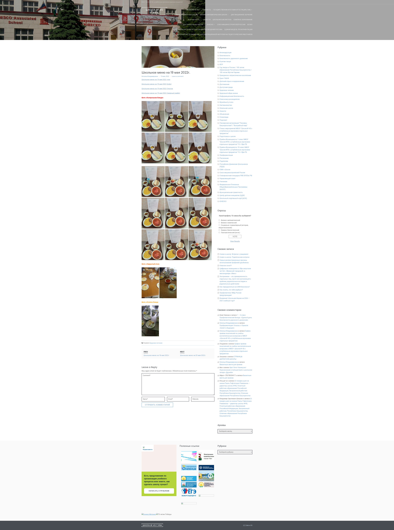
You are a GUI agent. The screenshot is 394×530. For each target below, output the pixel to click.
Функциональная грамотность (231, 192)
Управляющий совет (227, 179)
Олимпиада (224, 117)
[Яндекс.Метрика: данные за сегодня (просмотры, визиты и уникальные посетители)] (149, 514)
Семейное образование (242, 20)
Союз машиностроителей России (231, 24)
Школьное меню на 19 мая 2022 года (156, 80)
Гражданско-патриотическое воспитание (235, 75)
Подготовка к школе (228, 136)
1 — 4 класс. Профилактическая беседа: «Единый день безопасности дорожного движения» (236, 317)
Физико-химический (229, 223)
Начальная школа (226, 108)
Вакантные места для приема (231, 364)
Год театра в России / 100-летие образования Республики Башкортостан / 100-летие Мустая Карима (236, 69)
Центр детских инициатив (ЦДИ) (232, 195)
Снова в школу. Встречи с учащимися (234, 254)
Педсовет (223, 120)
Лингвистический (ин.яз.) (230, 233)
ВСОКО (249, 24)
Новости (207, 20)
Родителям (224, 161)
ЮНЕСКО (210, 24)
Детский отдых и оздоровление (232, 81)
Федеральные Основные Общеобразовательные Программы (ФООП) (233, 187)
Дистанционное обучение (241, 15)
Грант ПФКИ (224, 78)
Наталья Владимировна (150, 76)
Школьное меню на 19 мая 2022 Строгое (157, 89)
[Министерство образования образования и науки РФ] (206, 470)
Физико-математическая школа (213, 15)
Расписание (224, 158)
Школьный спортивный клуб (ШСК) (233, 198)
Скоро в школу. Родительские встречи (234, 257)
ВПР (221, 64)
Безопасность (194, 20)
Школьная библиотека (222, 20)
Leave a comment (177, 76)
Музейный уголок (226, 102)
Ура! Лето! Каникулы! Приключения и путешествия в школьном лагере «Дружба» (236, 370)
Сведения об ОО (192, 10)
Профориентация (226, 155)
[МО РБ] (189, 481)
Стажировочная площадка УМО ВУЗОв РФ (236, 176)
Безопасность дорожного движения (234, 58)
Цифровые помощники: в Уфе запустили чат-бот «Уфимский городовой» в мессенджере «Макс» (235, 271)
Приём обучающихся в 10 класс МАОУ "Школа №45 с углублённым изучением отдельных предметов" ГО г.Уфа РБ (235, 149)
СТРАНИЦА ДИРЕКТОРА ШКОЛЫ (186, 15)
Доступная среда (226, 87)
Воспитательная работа (193, 24)
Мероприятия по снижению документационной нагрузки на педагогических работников (214, 34)
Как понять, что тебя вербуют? (231, 290)
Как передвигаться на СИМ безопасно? (235, 287)
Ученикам (223, 181)
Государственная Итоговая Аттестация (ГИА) (232, 10)
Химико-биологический (230, 230)
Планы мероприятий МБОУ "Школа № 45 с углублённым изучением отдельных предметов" (236, 131)
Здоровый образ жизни (229, 93)
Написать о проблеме (159, 491)
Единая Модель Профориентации (238, 29)
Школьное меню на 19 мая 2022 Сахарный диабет (161, 93)
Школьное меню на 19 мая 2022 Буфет (157, 84)
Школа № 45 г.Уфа (154, 11)
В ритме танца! (225, 61)
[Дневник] (189, 470)
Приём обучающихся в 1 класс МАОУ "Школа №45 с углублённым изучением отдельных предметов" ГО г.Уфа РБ (235, 141)
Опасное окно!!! (226, 266)
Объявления (224, 114)
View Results (235, 241)
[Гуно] (189, 487)
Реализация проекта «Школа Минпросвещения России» (199, 29)
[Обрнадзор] (206, 487)
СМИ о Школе (225, 170)
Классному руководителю (230, 99)
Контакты (207, 10)
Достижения (224, 84)
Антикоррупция (225, 53)
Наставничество (226, 105)
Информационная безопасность (232, 96)
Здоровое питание (156, 343)
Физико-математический (230, 220)
